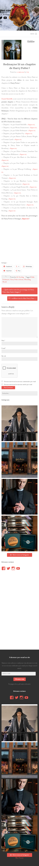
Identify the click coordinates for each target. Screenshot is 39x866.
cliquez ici (31, 124)
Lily (27, 72)
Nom (3, 340)
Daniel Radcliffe (7, 99)
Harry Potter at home (17, 280)
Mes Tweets (20, 858)
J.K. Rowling (20, 277)
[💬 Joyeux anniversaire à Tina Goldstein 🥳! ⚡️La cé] (20, 423)
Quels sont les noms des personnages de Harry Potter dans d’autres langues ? (18, 291)
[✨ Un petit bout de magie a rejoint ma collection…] (20, 533)
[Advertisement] (19, 241)
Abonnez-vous (19, 679)
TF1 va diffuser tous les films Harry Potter (22, 298)
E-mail (4, 348)
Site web (4, 356)
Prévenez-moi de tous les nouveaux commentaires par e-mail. (20, 381)
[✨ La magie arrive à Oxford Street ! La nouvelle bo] (20, 460)
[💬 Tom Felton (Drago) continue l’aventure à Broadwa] (20, 497)
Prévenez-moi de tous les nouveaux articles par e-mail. (18, 384)
